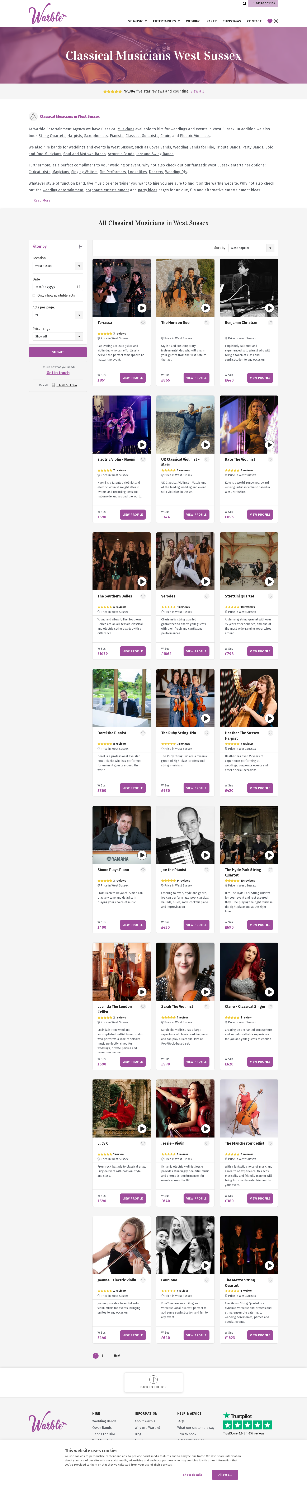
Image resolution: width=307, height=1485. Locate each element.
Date (36, 279)
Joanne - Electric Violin (117, 1280)
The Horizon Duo (175, 322)
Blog (138, 1434)
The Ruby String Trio (178, 733)
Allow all (225, 1475)
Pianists (116, 135)
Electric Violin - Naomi (116, 459)
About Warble (145, 1421)
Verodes (168, 596)
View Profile (133, 378)
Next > (117, 1356)
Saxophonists (96, 135)
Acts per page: (44, 307)
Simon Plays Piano (113, 869)
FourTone (169, 1280)
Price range (41, 329)
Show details (192, 1475)
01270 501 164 (265, 3)
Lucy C (103, 1143)
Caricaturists (39, 172)
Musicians (126, 129)
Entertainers (164, 21)
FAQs (181, 1421)
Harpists (74, 135)
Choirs (165, 135)
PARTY (212, 21)
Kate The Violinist (240, 459)
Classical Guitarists (142, 135)
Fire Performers (113, 172)
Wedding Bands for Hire (193, 147)
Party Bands (252, 147)
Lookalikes (137, 172)
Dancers (156, 172)
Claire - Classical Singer (245, 1006)
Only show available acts (56, 295)
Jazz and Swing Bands (155, 154)
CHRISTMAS (232, 21)
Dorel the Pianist (112, 733)
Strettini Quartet (239, 596)
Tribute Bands (228, 147)
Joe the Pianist (173, 869)
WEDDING (193, 21)
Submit (58, 352)
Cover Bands (160, 147)
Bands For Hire (103, 1434)
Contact (254, 21)
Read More (42, 200)
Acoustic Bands (121, 154)
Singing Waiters (84, 172)
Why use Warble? (147, 1428)
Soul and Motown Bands (84, 154)
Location (39, 258)
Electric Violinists (195, 135)
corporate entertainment (107, 190)
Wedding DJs (176, 172)
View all (197, 91)
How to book (186, 1434)
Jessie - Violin (172, 1143)
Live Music (134, 21)
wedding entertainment (63, 190)
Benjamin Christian (241, 322)
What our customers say (195, 1428)
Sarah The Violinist (177, 1006)
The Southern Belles (115, 596)
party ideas (147, 190)
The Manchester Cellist (244, 1143)
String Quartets (52, 135)
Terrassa (105, 322)
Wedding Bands (104, 1421)
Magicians (60, 172)
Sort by (219, 248)
